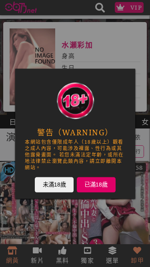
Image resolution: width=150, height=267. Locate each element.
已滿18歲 (96, 184)
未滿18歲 (54, 184)
